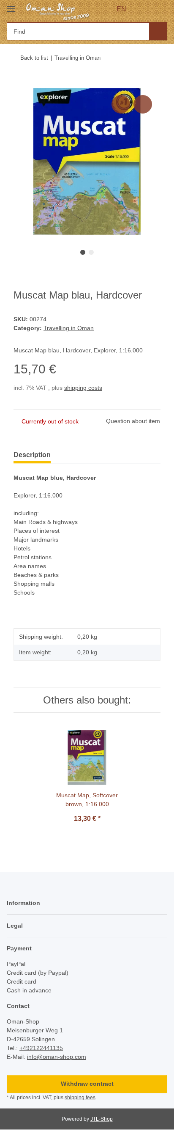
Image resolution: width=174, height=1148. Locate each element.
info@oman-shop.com (56, 1056)
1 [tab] (82, 252)
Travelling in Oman (69, 328)
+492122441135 (41, 1048)
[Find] (158, 31)
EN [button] (121, 9)
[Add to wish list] (142, 104)
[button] (145, 9)
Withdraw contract (87, 1083)
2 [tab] (91, 252)
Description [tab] (32, 454)
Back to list (34, 58)
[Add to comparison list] (120, 104)
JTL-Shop (101, 1119)
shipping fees (80, 1097)
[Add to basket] (20, 83)
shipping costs (83, 387)
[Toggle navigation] (11, 5)
